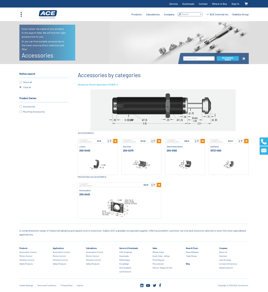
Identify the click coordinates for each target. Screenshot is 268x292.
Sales (155, 248)
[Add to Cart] (115, 141)
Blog (188, 264)
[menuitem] (136, 14)
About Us (223, 252)
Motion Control (25, 256)
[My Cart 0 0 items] (246, 3)
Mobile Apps (124, 260)
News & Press (192, 248)
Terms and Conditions (46, 285)
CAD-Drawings (125, 252)
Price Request (158, 260)
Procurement (158, 264)
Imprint (80, 285)
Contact (203, 3)
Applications (58, 248)
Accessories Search (227, 59)
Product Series (27, 98)
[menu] (152, 14)
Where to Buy (219, 3)
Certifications (125, 271)
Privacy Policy (66, 285)
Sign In (235, 3)
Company (223, 248)
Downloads (188, 3)
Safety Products (26, 264)
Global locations (226, 268)
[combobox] (199, 58)
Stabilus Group (240, 14)
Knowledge (124, 264)
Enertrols (223, 256)
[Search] (200, 14)
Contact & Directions (228, 264)
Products (23, 248)
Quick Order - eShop (161, 256)
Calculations (91, 248)
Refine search (27, 73)
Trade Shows (191, 256)
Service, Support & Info (162, 268)
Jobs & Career (225, 260)
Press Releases (192, 252)
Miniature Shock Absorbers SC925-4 (98, 84)
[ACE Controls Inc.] (48, 14)
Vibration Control (26, 260)
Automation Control (28, 252)
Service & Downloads (128, 248)
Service (173, 3)
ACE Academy (125, 268)
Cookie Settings (26, 285)
